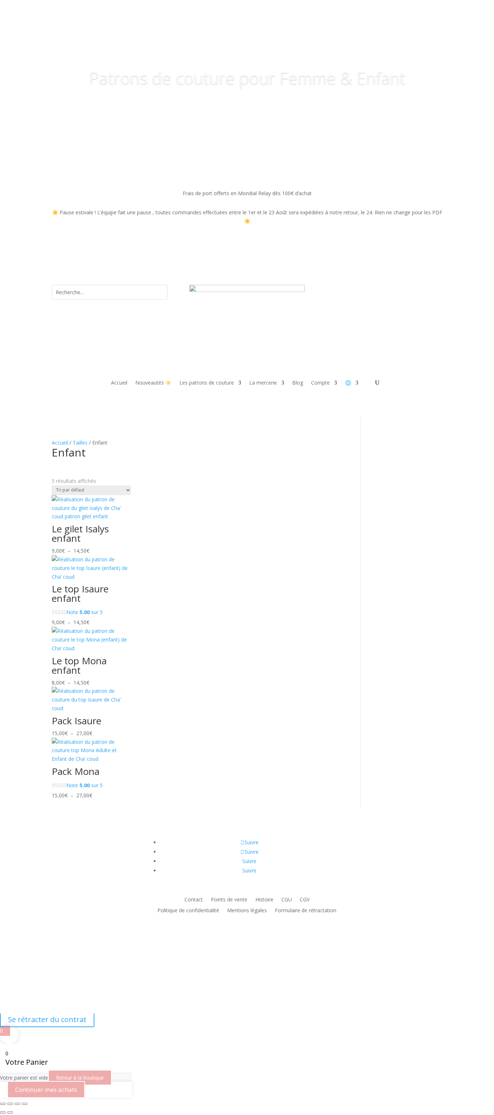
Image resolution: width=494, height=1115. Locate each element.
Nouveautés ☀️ (153, 383)
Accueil (119, 383)
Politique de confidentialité (188, 911)
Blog (297, 383)
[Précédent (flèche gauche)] (3, 1112)
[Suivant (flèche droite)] (10, 1112)
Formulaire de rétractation (305, 911)
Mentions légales (247, 911)
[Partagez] (17, 1104)
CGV (305, 900)
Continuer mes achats (46, 1089)
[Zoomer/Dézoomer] (3, 1104)
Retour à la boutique (80, 1077)
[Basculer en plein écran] (10, 1104)
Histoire (264, 900)
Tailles (80, 442)
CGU (286, 900)
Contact (193, 900)
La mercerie (263, 383)
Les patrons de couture (206, 383)
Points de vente (229, 900)
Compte (320, 383)
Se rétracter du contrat (47, 1019)
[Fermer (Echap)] (24, 1104)
